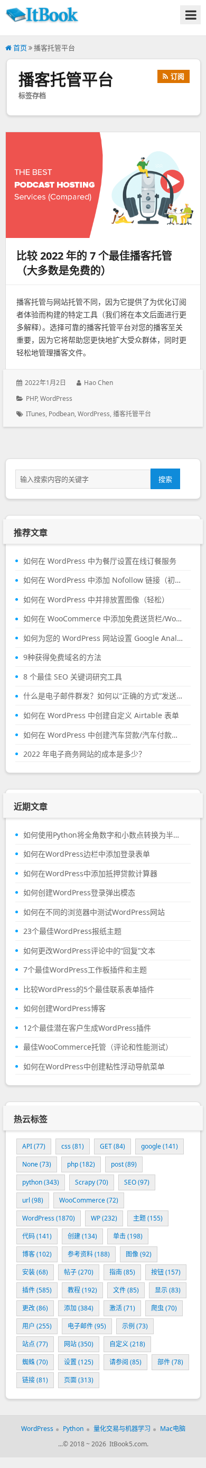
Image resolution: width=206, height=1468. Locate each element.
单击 (128, 1236)
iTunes (35, 413)
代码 (37, 1236)
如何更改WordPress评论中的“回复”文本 (89, 951)
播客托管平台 (132, 413)
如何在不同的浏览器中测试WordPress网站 (94, 912)
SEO (136, 1182)
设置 (78, 1361)
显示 (168, 1290)
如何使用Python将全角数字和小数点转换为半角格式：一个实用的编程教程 (103, 835)
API (33, 1146)
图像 (139, 1254)
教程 (82, 1290)
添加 (78, 1308)
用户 (37, 1326)
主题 (148, 1218)
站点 (35, 1343)
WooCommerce (88, 1200)
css (72, 1146)
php (81, 1164)
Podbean (61, 413)
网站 (78, 1343)
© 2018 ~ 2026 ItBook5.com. (105, 1443)
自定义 (127, 1343)
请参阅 (125, 1361)
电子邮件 (87, 1326)
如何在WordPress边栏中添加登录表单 (86, 854)
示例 (135, 1326)
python (40, 1182)
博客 (37, 1254)
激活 (122, 1308)
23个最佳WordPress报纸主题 (72, 931)
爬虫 (164, 1308)
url (32, 1200)
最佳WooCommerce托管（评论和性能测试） (98, 1047)
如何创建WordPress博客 (64, 1008)
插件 (37, 1290)
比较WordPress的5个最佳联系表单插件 (88, 989)
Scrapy (91, 1182)
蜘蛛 (35, 1361)
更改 (35, 1308)
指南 (122, 1272)
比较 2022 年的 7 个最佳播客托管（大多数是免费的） (94, 263)
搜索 (165, 479)
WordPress (56, 398)
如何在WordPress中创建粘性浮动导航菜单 (94, 1066)
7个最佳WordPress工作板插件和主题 (85, 970)
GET (112, 1146)
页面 (78, 1379)
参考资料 (89, 1254)
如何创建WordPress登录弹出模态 (79, 892)
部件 (170, 1361)
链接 (35, 1379)
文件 (126, 1290)
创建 (82, 1236)
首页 (19, 47)
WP (104, 1218)
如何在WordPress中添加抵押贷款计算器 (90, 873)
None (36, 1164)
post (124, 1164)
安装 (35, 1272)
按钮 (166, 1272)
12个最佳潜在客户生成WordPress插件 (87, 1028)
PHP (31, 398)
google (159, 1146)
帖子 (78, 1272)
